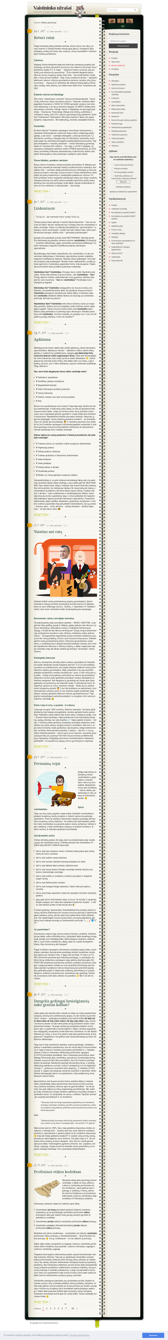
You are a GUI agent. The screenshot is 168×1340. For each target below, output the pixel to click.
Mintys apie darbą (56, 31)
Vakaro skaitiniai (117, 142)
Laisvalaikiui (116, 102)
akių (88, 46)
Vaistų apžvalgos (117, 138)
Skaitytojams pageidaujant (121, 127)
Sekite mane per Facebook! (120, 20)
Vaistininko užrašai (52, 8)
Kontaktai (122, 26)
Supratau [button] (153, 1335)
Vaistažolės (115, 257)
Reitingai (114, 237)
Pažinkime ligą (116, 124)
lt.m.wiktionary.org (42, 240)
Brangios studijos (121, 169)
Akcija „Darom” (117, 253)
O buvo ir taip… (117, 230)
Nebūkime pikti (117, 226)
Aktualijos (115, 81)
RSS (129, 20)
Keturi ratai (44, 38)
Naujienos (115, 116)
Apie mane (115, 62)
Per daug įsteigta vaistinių (123, 172)
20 (73, 1308)
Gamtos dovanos (118, 88)
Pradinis (114, 58)
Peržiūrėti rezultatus (123, 187)
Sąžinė (113, 222)
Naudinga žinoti (117, 113)
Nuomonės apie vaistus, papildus (124, 120)
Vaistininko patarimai (119, 135)
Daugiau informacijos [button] (79, 1335)
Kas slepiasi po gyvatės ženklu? (123, 212)
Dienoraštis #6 (116, 261)
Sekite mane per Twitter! (111, 20)
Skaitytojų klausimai (119, 131)
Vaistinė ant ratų (48, 532)
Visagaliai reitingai (118, 233)
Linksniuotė (44, 208)
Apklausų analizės (118, 84)
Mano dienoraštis (118, 105)
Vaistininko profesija (119, 209)
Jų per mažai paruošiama (123, 165)
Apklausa (42, 339)
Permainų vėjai (47, 763)
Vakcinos (115, 146)
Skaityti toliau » (42, 191)
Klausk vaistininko (118, 65)
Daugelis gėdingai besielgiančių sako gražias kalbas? (61, 1003)
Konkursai (115, 98)
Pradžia (114, 205)
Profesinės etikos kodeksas (57, 1172)
